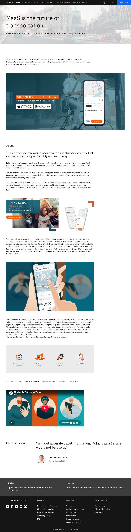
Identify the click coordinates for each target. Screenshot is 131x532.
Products (40, 500)
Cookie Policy (100, 512)
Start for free (123, 2)
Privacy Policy (100, 506)
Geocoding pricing (43, 515)
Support (84, 2)
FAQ (38, 519)
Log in (113, 2)
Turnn (9, 153)
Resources (70, 500)
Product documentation (75, 509)
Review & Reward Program (76, 522)
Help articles (71, 512)
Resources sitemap (73, 519)
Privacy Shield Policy (102, 509)
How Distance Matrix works (47, 506)
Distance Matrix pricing (63, 2)
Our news (69, 506)
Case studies (71, 515)
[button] (28, 2)
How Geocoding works (45, 512)
